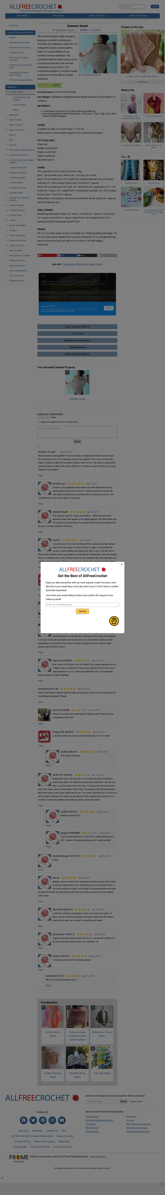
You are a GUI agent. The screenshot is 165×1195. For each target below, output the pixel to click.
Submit (82, 611)
